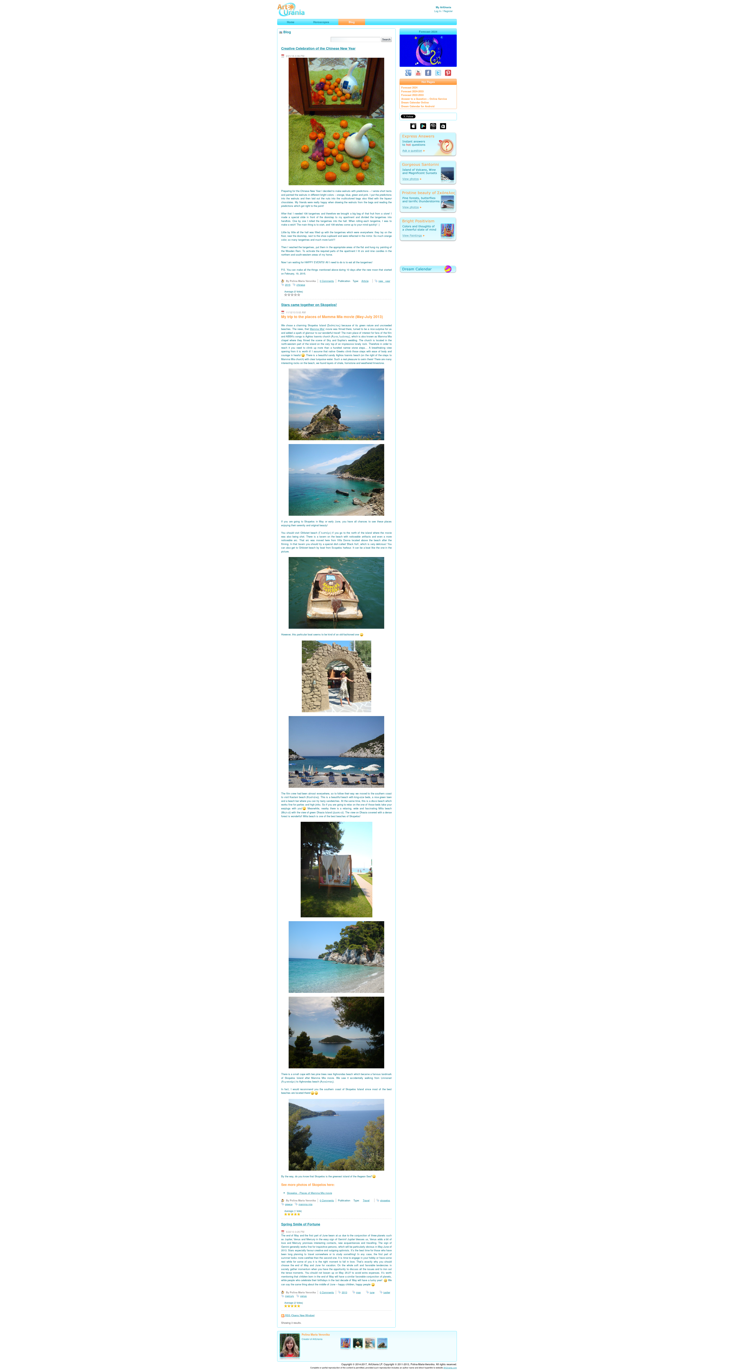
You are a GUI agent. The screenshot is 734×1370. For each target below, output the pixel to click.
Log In (437, 11)
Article (365, 281)
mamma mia (305, 1204)
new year (384, 281)
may (358, 1292)
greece (288, 1204)
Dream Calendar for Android (417, 106)
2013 (344, 1292)
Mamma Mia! (317, 329)
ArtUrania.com (450, 1367)
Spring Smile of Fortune (300, 1224)
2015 (287, 285)
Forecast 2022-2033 (412, 95)
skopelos (385, 1200)
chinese (300, 285)
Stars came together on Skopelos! (309, 304)
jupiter (386, 1292)
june (372, 1292)
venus (303, 1296)
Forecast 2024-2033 (412, 91)
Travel (366, 1200)
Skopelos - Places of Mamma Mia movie (309, 1193)
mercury (289, 1296)
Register (448, 11)
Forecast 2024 (409, 87)
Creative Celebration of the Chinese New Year (318, 48)
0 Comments (327, 281)
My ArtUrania (443, 7)
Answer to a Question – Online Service (424, 99)
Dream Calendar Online (415, 102)
